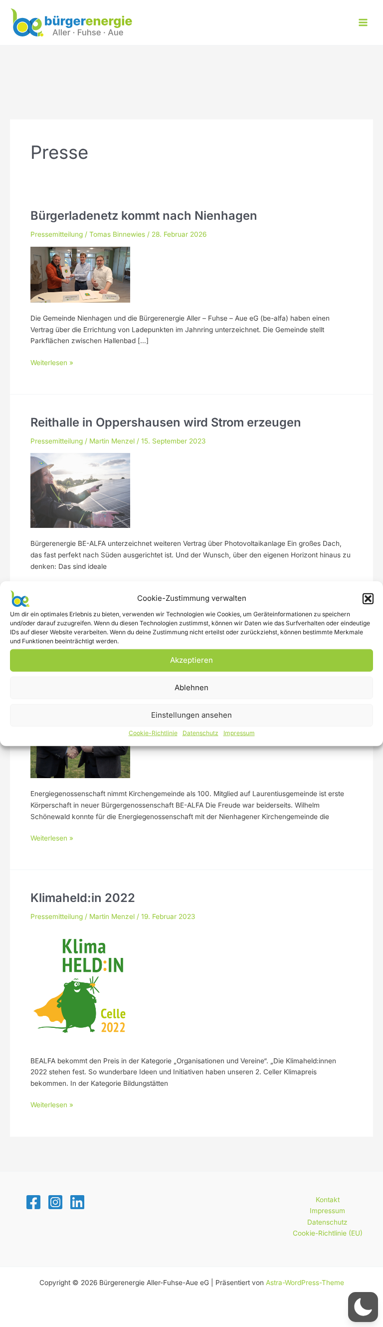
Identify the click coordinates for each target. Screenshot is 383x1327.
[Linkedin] (77, 1202)
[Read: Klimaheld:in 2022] (80, 986)
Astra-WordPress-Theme (305, 1283)
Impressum (239, 732)
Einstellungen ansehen (191, 715)
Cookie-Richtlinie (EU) (328, 1233)
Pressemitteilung (56, 234)
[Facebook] (33, 1202)
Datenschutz (200, 732)
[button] (368, 598)
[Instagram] (55, 1202)
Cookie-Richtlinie (153, 732)
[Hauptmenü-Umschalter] (363, 22)
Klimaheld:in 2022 (82, 897)
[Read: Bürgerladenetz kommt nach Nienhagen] (80, 274)
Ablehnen (191, 687)
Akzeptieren (191, 660)
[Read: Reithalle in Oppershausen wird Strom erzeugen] (80, 490)
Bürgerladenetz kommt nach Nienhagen (143, 215)
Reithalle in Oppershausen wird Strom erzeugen (165, 422)
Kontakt (328, 1200)
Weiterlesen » (51, 363)
